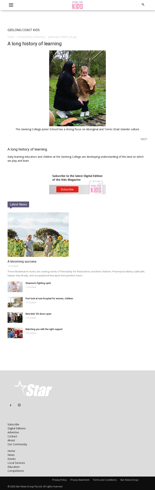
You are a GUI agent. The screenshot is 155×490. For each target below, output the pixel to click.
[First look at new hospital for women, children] (15, 302)
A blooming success (22, 261)
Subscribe (13, 424)
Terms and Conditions (105, 479)
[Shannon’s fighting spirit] (15, 286)
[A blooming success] (77, 234)
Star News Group (129, 479)
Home (11, 36)
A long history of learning (31, 36)
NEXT (144, 139)
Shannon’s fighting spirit (38, 283)
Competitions (16, 471)
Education (14, 467)
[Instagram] (19, 405)
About (11, 440)
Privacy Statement (79, 479)
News (11, 455)
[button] (142, 4)
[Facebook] (11, 406)
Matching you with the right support (44, 329)
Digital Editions (17, 428)
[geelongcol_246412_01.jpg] (77, 125)
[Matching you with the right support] (15, 333)
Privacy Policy (59, 479)
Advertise (13, 432)
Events (12, 459)
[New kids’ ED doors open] (15, 317)
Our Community (17, 444)
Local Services (16, 463)
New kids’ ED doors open (38, 314)
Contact (12, 436)
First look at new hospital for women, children (49, 298)
